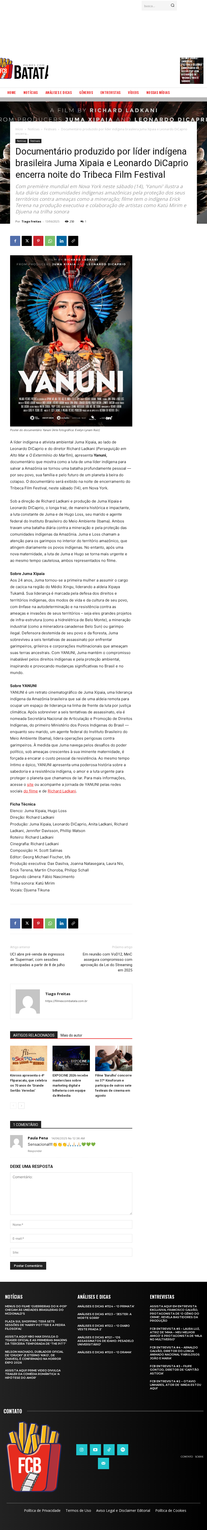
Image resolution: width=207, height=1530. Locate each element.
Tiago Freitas (31, 221)
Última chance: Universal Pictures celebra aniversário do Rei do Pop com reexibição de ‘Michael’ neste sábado (191, 69)
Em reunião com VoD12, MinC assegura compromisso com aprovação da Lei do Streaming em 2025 (106, 962)
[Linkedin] (62, 241)
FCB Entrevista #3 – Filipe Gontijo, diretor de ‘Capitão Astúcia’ (174, 1369)
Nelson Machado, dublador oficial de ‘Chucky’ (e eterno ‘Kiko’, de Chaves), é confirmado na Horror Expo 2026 (34, 1357)
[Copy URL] (73, 241)
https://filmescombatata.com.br (66, 1001)
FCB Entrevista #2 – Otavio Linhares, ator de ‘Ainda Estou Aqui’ (175, 1384)
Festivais (50, 129)
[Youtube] (95, 1449)
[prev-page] (13, 1105)
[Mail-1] (103, 1463)
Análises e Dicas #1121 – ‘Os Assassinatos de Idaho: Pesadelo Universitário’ (105, 1341)
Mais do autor (71, 1035)
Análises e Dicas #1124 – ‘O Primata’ (106, 1306)
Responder (35, 1151)
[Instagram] (81, 1449)
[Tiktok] (109, 1449)
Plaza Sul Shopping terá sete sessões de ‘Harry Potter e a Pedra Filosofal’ (35, 1325)
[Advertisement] (127, 47)
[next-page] (21, 1105)
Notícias (33, 129)
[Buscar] (172, 6)
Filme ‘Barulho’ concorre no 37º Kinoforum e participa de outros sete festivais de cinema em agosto (113, 1085)
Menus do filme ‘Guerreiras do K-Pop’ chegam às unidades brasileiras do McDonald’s (36, 1310)
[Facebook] (15, 241)
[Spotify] (122, 1449)
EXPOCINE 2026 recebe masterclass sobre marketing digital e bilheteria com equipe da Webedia (70, 1085)
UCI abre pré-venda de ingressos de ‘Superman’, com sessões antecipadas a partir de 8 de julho (37, 959)
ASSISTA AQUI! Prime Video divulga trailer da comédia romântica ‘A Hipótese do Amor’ (33, 1374)
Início (19, 129)
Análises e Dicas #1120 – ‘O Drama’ (104, 1352)
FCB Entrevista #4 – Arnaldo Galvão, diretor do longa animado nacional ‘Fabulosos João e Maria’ (175, 1353)
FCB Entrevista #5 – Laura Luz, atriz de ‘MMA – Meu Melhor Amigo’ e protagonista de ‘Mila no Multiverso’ (176, 1334)
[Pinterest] (38, 241)
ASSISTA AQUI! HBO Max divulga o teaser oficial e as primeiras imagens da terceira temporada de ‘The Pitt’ (36, 1340)
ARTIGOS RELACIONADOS (34, 1035)
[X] (27, 241)
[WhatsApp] (50, 241)
